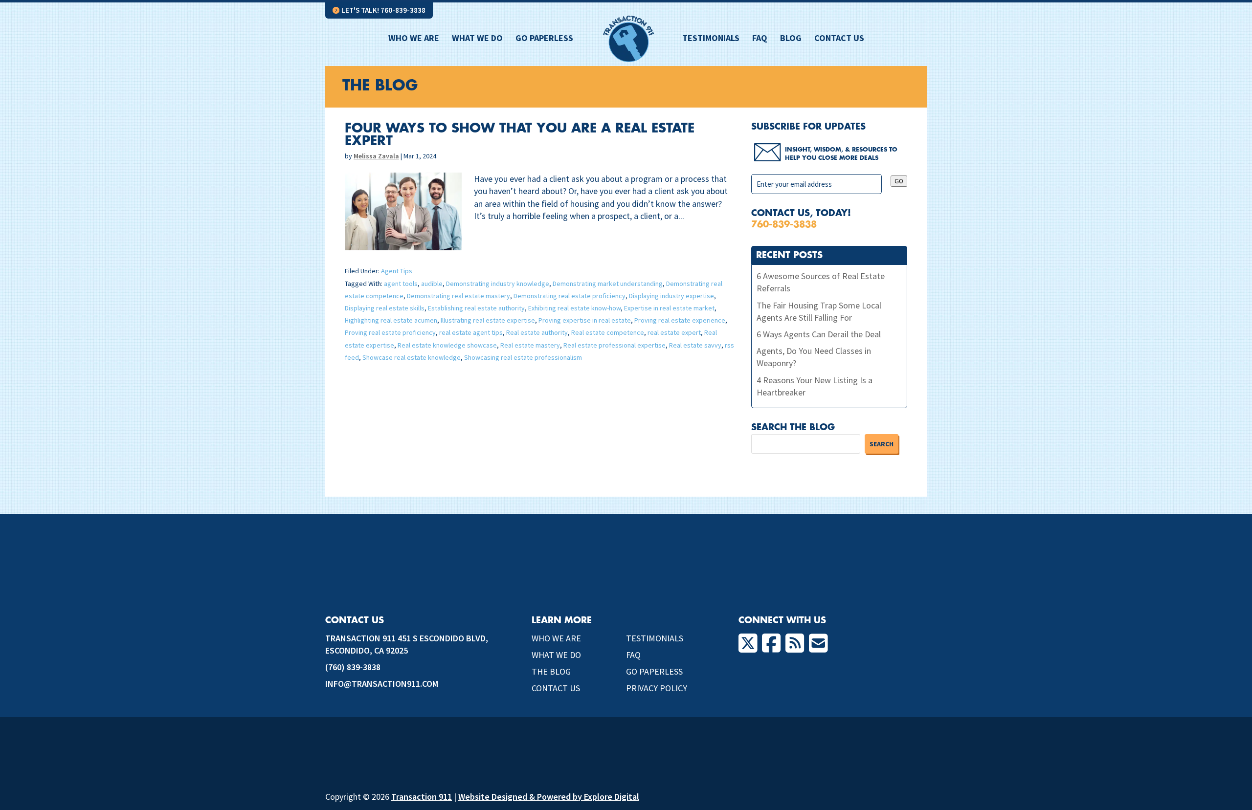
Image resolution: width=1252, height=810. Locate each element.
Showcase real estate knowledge (411, 357)
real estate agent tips (471, 332)
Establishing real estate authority (476, 308)
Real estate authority (537, 332)
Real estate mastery (530, 345)
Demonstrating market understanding (608, 283)
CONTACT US (556, 688)
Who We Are (413, 39)
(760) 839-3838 (352, 667)
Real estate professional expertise (614, 345)
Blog (791, 39)
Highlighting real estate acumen (391, 320)
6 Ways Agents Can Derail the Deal (819, 334)
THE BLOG (551, 671)
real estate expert (674, 332)
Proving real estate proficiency (390, 332)
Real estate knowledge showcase (447, 345)
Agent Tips (396, 270)
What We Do (477, 39)
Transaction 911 (421, 796)
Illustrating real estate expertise (488, 320)
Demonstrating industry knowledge (497, 283)
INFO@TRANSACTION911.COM (381, 683)
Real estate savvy (695, 345)
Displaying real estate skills (385, 308)
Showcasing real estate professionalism (523, 357)
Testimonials (710, 39)
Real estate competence (607, 332)
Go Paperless (544, 39)
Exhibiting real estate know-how (574, 308)
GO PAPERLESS (654, 671)
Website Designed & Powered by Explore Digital (548, 796)
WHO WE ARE (556, 638)
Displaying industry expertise (671, 295)
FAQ (759, 39)
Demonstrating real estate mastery (458, 295)
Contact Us (839, 39)
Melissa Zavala (376, 156)
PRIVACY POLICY (656, 688)
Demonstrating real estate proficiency (570, 295)
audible (432, 283)
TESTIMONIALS (654, 638)
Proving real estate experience (679, 320)
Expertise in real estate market (669, 308)
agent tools (401, 283)
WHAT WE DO (556, 654)
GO (898, 181)
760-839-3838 (784, 224)
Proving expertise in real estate (584, 320)
